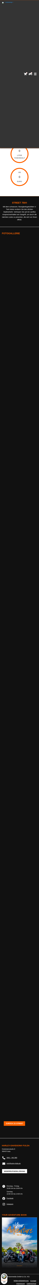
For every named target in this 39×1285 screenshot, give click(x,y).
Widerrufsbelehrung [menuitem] (21, 1281)
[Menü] (35, 74)
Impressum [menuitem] (20, 1284)
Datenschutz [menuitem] (31, 1284)
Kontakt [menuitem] (33, 1281)
